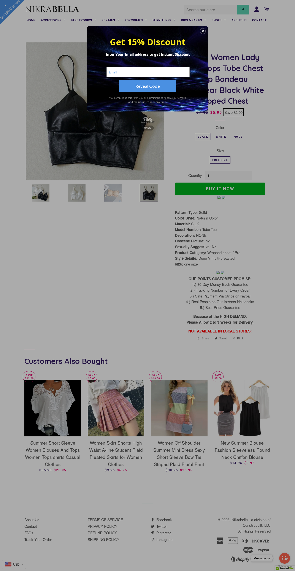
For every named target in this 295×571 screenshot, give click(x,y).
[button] (202, 31)
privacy (147, 127)
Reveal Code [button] (147, 86)
